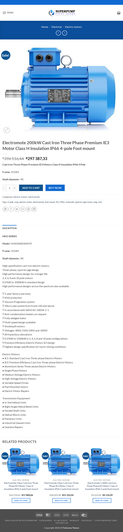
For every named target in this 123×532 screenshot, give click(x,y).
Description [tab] (9, 228)
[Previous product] (64, 33)
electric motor (25, 202)
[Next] (120, 478)
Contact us (62, 523)
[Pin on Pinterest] (28, 209)
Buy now (55, 187)
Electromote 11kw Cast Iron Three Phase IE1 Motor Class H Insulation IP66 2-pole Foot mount (21, 486)
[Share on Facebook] (11, 209)
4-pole (10, 202)
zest (100, 202)
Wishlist (74, 520)
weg (95, 202)
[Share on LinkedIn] (34, 209)
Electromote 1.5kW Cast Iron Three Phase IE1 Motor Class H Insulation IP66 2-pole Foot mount (102, 486)
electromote (38, 202)
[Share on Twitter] (17, 209)
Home (44, 26)
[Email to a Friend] (22, 209)
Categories (45, 520)
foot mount (50, 202)
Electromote (34, 197)
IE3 (57, 202)
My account (61, 520)
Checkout (87, 520)
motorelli (70, 202)
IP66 (62, 202)
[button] (8, 13)
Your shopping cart (105, 520)
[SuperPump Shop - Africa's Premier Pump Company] (61, 13)
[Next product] (58, 33)
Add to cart (31, 187)
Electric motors (73, 26)
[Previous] (2, 478)
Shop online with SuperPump (21, 520)
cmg (16, 202)
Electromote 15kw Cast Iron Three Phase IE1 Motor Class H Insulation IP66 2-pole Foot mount (61, 486)
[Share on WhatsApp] (5, 209)
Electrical (57, 26)
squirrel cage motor (83, 202)
